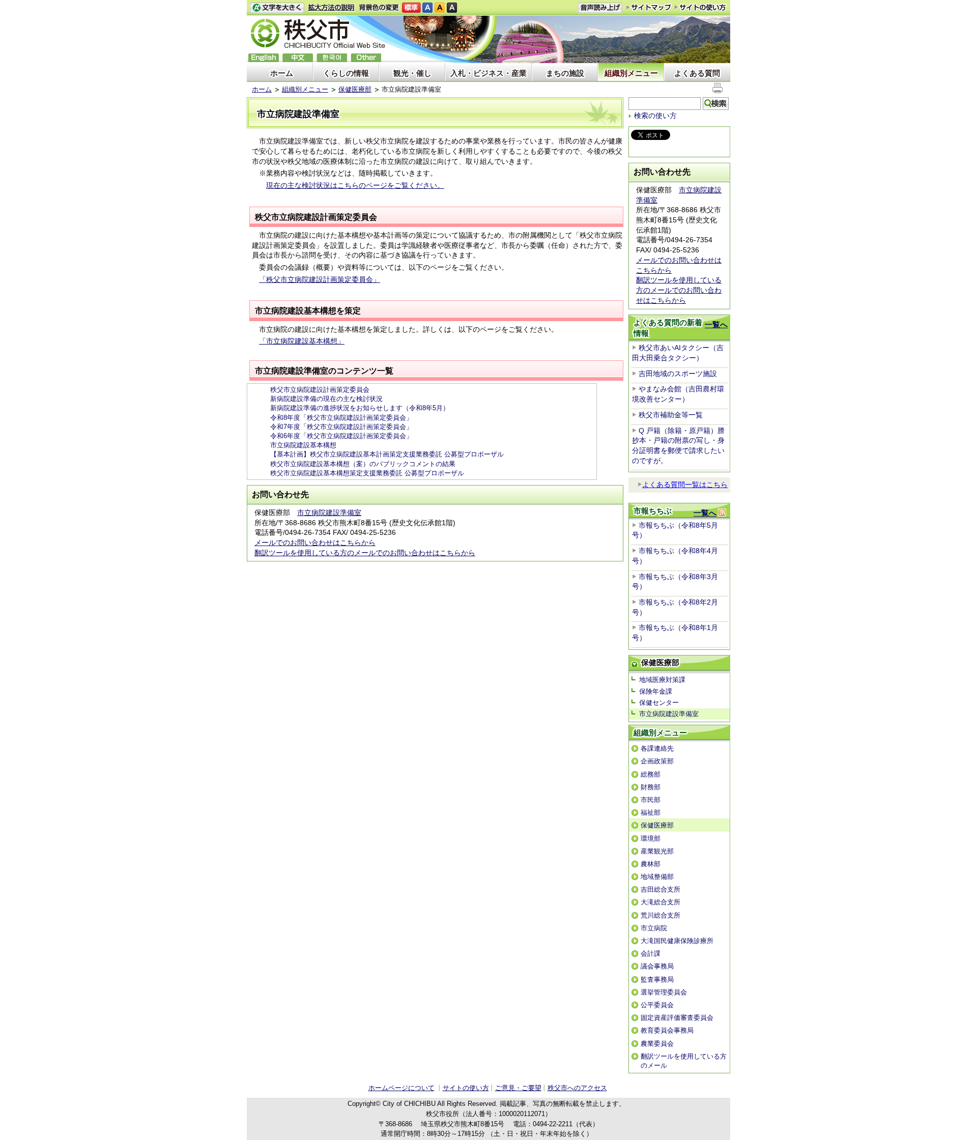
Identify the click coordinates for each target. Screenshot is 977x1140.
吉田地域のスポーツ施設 (678, 373)
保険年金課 (655, 691)
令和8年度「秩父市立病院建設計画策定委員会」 (341, 417)
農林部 (650, 864)
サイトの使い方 (700, 7)
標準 (411, 8)
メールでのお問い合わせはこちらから (315, 542)
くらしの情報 (346, 73)
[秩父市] (318, 35)
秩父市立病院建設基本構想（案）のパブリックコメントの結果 (362, 464)
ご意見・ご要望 (518, 1088)
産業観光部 (657, 851)
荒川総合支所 (660, 915)
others (366, 57)
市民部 (650, 800)
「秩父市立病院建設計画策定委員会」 (319, 279)
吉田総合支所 (660, 889)
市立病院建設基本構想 (303, 445)
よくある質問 (697, 73)
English (263, 57)
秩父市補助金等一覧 (671, 415)
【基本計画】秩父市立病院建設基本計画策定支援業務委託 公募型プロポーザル (387, 454)
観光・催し (412, 73)
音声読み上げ (600, 8)
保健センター (659, 702)
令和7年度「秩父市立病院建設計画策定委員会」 (341, 427)
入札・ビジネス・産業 (488, 73)
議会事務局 (657, 966)
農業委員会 (657, 1043)
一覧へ (716, 324)
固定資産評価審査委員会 (677, 1017)
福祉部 (650, 812)
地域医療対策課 (662, 679)
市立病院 (654, 928)
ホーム (281, 73)
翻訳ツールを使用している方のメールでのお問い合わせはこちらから (364, 553)
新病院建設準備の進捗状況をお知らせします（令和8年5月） (359, 408)
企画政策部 (657, 761)
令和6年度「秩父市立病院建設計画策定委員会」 (341, 436)
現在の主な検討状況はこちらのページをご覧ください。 (355, 185)
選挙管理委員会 (664, 992)
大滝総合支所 (660, 902)
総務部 (650, 774)
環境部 (650, 838)
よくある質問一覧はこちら (685, 484)
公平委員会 (657, 1005)
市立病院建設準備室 (329, 512)
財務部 (650, 787)
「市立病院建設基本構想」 (301, 341)
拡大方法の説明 (331, 8)
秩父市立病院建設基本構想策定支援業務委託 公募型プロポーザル (367, 473)
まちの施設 (565, 73)
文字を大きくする (276, 8)
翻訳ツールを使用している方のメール (684, 1060)
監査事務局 (657, 979)
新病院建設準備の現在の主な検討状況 (326, 399)
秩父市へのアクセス (577, 1088)
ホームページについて (401, 1088)
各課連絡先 (657, 748)
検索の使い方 (655, 115)
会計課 (650, 953)
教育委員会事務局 (667, 1030)
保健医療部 (354, 89)
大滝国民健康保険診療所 (677, 941)
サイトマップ (649, 7)
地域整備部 (657, 876)
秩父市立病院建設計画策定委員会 (319, 389)
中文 (297, 57)
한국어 (332, 57)
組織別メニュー (631, 73)
